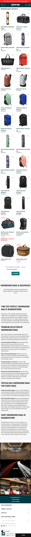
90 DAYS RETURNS (15, 499)
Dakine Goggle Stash (21, 259)
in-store (17, 422)
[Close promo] (30, 1)
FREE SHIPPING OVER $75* (15, 497)
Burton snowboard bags (21, 398)
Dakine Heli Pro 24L (6, 89)
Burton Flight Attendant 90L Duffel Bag (7, 233)
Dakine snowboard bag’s (18, 392)
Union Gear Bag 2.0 (5, 68)
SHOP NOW (24, 1)
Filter (23, 535)
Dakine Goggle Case (6, 259)
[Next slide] (28, 19)
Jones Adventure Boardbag (20, 212)
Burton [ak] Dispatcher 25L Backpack (22, 233)
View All (23, 267)
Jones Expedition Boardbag (5, 191)
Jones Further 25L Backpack (21, 191)
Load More (15, 273)
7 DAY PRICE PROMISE (15, 501)
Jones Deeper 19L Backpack (5, 212)
